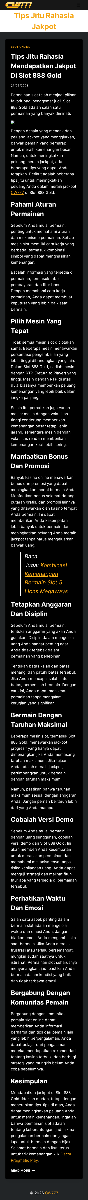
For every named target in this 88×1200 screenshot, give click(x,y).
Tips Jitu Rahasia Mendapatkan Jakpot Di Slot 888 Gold (43, 66)
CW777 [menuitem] (17, 192)
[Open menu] (78, 4)
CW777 (51, 1193)
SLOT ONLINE (20, 46)
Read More (23, 1170)
